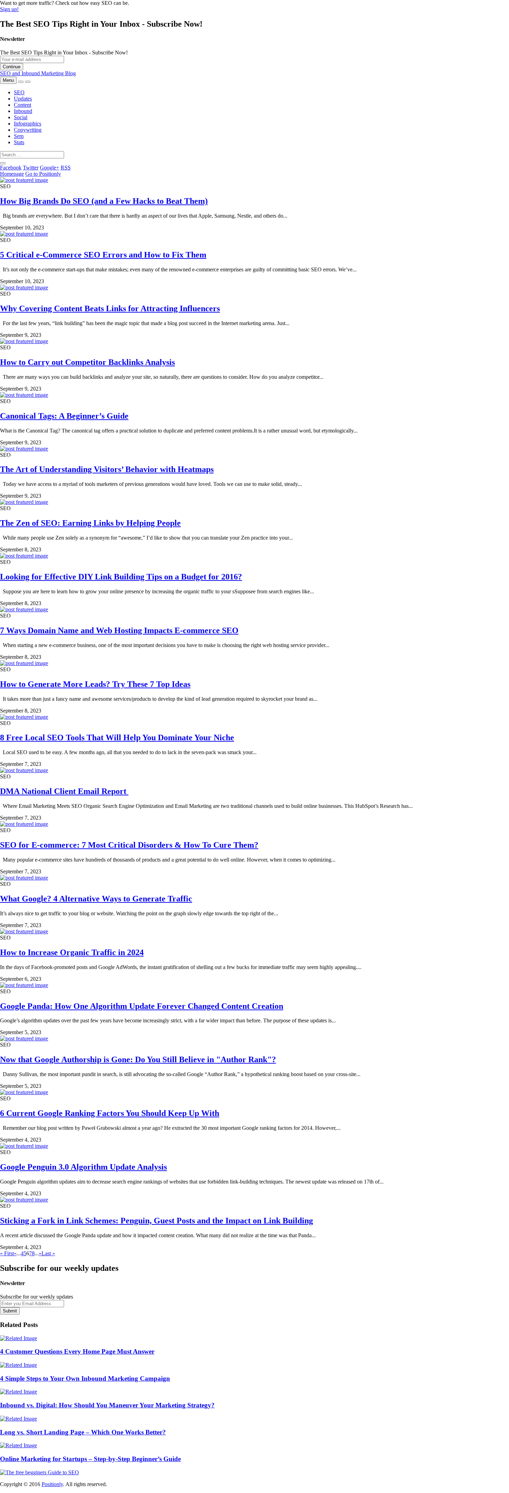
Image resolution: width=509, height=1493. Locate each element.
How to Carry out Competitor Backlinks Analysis (87, 362)
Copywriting (28, 130)
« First (7, 1253)
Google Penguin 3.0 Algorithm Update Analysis (83, 1166)
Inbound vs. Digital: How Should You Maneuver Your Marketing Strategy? (107, 1405)
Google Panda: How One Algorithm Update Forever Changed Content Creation (141, 1006)
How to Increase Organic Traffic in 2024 (72, 952)
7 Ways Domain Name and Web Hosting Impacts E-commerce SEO (119, 630)
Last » (48, 1253)
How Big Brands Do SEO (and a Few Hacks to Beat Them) (104, 201)
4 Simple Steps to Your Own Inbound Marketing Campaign (85, 1378)
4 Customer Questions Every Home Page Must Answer (77, 1351)
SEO (19, 92)
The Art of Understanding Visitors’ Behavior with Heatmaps (107, 469)
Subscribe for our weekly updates (36, 1297)
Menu (8, 80)
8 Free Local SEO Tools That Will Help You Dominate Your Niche (117, 737)
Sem (19, 136)
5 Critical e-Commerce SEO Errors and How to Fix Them (103, 254)
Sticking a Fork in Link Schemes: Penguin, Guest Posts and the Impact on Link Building (156, 1220)
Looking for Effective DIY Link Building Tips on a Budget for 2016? (121, 576)
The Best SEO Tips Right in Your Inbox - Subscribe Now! (64, 52)
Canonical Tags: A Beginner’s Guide (64, 415)
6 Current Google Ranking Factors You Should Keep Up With (109, 1113)
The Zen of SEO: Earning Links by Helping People (90, 522)
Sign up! (9, 9)
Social (20, 117)
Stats (19, 142)
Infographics (27, 123)
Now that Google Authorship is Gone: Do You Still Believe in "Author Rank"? (138, 1059)
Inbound (23, 111)
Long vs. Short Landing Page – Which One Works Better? (83, 1432)
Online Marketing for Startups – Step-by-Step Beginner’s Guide (90, 1459)
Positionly (52, 1484)
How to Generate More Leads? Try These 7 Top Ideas (95, 684)
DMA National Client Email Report (64, 791)
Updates (23, 99)
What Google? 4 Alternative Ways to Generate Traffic (96, 898)
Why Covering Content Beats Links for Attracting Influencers (110, 308)
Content (22, 105)
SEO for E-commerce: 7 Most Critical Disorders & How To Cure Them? (129, 844)
